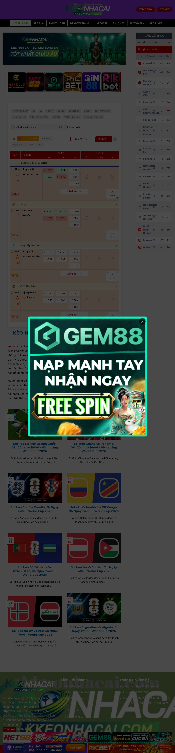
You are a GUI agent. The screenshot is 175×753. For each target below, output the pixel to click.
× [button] (142, 321)
